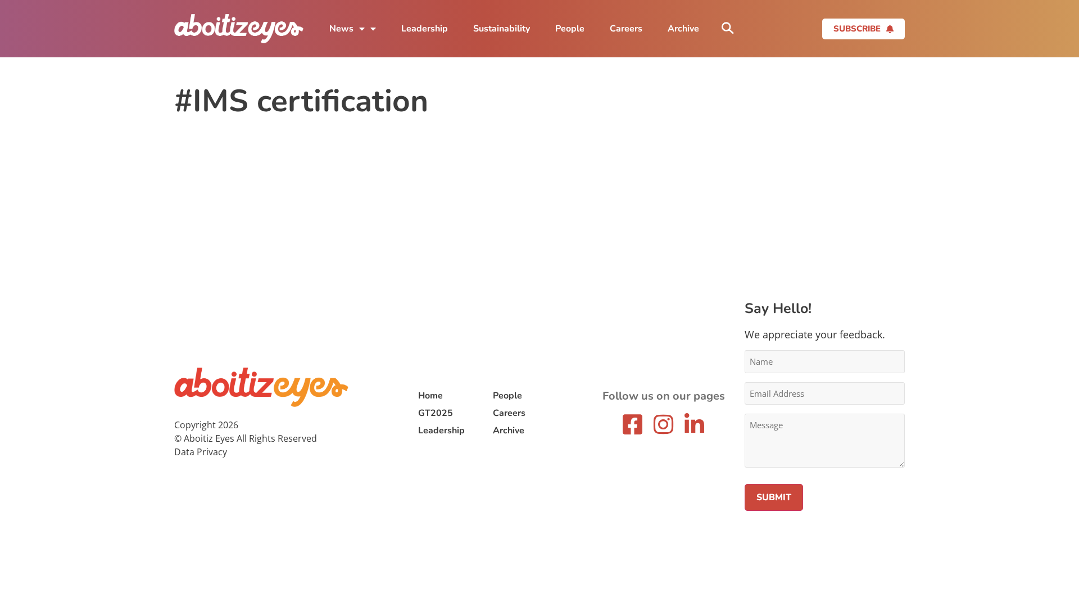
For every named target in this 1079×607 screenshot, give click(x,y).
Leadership (424, 28)
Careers (626, 28)
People (569, 28)
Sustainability (501, 28)
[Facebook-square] (633, 424)
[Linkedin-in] (694, 424)
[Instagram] (663, 424)
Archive (683, 28)
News (341, 28)
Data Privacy (200, 452)
